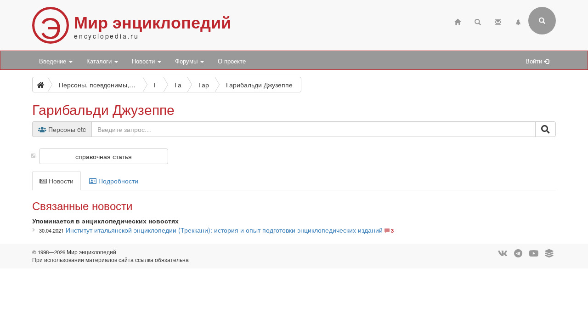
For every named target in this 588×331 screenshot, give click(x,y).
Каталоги (99, 61)
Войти (535, 61)
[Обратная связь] (498, 20)
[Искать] (545, 129)
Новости (144, 61)
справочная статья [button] (103, 156)
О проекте (232, 61)
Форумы (187, 61)
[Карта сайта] (518, 20)
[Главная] (457, 20)
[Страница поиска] (478, 20)
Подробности (117, 180)
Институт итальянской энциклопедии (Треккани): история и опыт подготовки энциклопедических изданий (224, 229)
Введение (53, 61)
